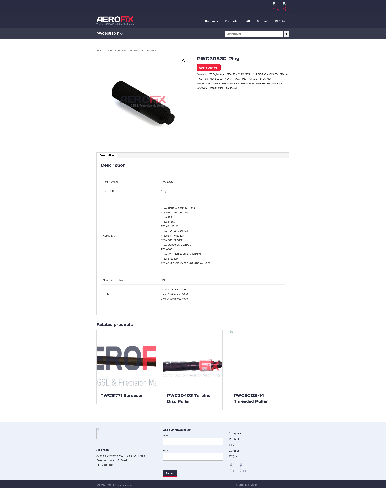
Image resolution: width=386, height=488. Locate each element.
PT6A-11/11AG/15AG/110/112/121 (241, 74)
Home (99, 50)
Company (211, 21)
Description (107, 155)
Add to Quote (207, 67)
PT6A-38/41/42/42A (256, 78)
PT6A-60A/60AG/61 (231, 83)
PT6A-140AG (203, 78)
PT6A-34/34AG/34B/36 (235, 78)
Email (165, 450)
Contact (262, 21)
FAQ (247, 21)
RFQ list (280, 21)
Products (231, 21)
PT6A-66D (132, 50)
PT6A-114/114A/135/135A (267, 74)
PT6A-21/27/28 (216, 78)
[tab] (106, 155)
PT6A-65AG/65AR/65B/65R (253, 83)
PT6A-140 (284, 74)
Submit (170, 473)
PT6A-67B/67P (230, 88)
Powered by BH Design (246, 484)
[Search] (287, 34)
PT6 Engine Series (115, 50)
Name (165, 435)
